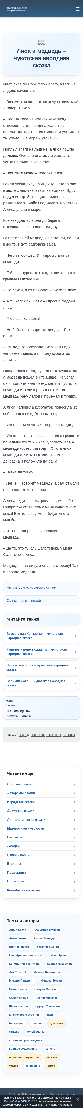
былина (37, 1023)
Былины (14, 863)
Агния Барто (17, 929)
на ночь (49, 1048)
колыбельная (36, 1031)
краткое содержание (23, 1048)
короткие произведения (25, 1040)
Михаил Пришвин (21, 980)
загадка (14, 1031)
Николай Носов (51, 980)
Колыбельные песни (23, 890)
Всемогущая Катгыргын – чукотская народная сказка (34, 636)
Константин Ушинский (24, 963)
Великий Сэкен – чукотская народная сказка (35, 683)
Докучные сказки (20, 810)
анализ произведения (24, 1014)
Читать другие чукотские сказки (31, 587)
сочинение (32, 1065)
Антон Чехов (18, 938)
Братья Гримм (19, 946)
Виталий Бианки (47, 946)
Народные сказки (21, 802)
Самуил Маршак (45, 989)
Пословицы (16, 872)
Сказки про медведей (24, 600)
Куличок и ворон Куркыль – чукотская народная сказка (36, 652)
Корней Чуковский (60, 963)
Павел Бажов (18, 989)
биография (16, 1023)
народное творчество (40, 734)
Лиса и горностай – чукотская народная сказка (37, 667)
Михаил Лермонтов (47, 972)
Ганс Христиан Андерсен (26, 955)
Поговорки (15, 881)
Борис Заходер (44, 938)
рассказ (51, 1057)
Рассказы (14, 837)
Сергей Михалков (47, 997)
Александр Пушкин (47, 929)
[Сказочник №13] (16, 9)
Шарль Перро (18, 1006)
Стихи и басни (18, 855)
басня (50, 1014)
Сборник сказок (19, 784)
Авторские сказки (21, 793)
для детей (56, 1023)
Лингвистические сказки (26, 819)
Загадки (13, 846)
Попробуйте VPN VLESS (20, 1101)
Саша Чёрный (18, 997)
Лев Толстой (17, 972)
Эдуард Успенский (47, 1006)
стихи (51, 1065)
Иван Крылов (60, 955)
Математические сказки (25, 828)
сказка (69, 734)
